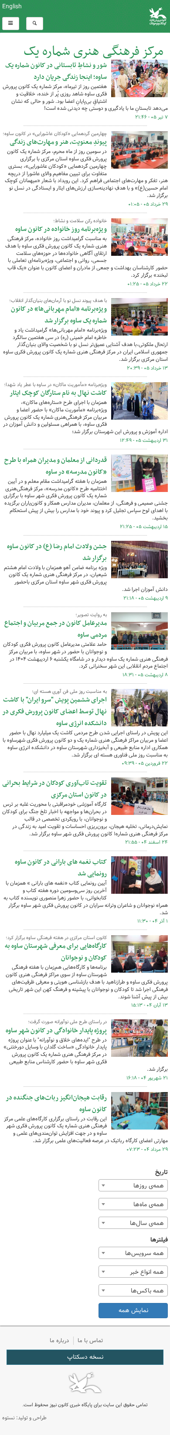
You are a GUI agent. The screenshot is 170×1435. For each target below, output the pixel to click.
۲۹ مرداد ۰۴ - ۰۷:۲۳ (147, 1149)
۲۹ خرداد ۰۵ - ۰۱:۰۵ (148, 204)
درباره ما (59, 1340)
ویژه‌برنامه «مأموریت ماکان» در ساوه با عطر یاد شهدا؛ (55, 384)
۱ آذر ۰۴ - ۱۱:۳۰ (152, 921)
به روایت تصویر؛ (91, 614)
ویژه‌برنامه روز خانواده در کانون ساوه (61, 229)
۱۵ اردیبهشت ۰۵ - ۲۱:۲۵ (144, 527)
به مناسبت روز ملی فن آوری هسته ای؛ (69, 691)
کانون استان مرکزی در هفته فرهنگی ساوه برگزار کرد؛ (56, 937)
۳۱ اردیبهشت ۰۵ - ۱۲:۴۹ (144, 440)
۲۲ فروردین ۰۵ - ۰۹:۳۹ (145, 763)
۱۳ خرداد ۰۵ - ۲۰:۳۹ (147, 368)
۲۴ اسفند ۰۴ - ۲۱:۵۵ (146, 842)
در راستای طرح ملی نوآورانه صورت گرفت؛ (67, 1022)
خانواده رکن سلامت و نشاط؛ (80, 221)
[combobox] (133, 1185)
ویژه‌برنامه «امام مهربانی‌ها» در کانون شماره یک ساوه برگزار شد (59, 314)
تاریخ (161, 1172)
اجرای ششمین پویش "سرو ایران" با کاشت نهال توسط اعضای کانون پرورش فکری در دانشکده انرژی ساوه (54, 711)
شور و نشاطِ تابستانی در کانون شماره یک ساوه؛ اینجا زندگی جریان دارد (56, 71)
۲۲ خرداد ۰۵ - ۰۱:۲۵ (147, 284)
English (12, 6)
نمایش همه (133, 1310)
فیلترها (159, 1240)
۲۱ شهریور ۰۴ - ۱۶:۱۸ (147, 1078)
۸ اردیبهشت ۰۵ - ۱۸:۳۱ (145, 675)
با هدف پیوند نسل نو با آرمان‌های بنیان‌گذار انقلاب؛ (58, 300)
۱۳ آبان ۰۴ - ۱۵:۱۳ (149, 1005)
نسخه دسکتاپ (85, 1357)
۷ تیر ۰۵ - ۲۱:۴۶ (151, 117)
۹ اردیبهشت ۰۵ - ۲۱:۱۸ (145, 598)
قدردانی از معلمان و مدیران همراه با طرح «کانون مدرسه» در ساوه (55, 466)
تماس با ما (90, 1340)
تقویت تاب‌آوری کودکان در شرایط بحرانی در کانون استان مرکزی (54, 789)
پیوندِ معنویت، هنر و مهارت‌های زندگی (58, 142)
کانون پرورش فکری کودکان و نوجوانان (113, 16)
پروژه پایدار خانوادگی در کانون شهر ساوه (56, 1030)
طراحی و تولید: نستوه (24, 1418)
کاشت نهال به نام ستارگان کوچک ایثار (58, 393)
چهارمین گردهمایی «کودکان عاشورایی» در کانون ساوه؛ (55, 133)
